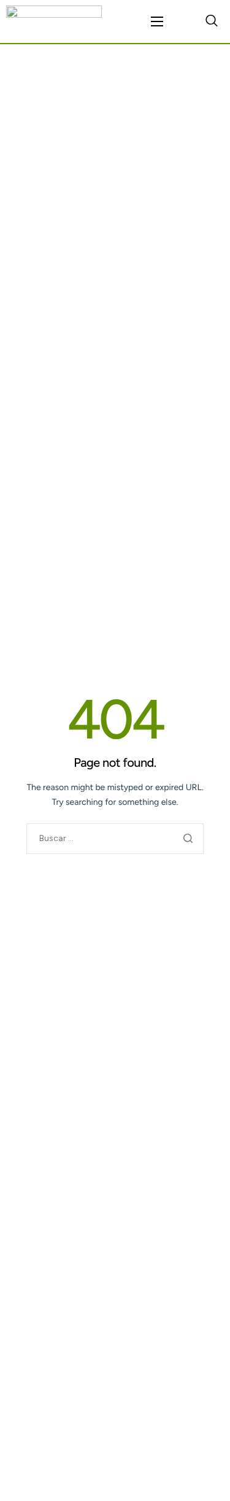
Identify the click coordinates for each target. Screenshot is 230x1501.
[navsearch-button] (211, 21)
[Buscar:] (114, 838)
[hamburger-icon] (157, 21)
